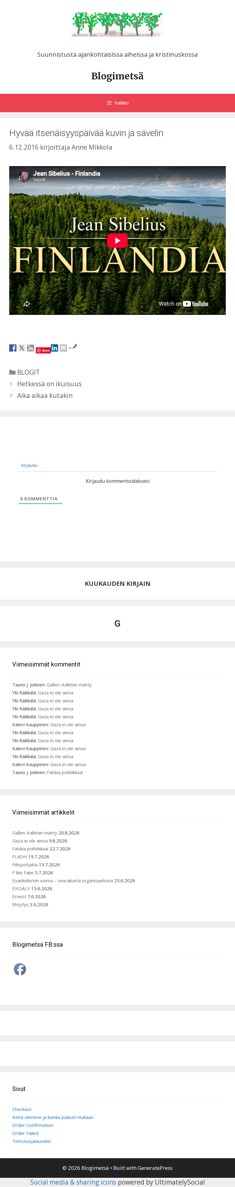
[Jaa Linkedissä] (54, 348)
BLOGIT (28, 372)
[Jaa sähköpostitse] (63, 348)
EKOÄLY (21, 888)
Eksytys (20, 904)
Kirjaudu (28, 465)
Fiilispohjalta (25, 864)
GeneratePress (155, 1167)
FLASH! (19, 856)
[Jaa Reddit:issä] (30, 348)
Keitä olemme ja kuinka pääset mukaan (52, 1117)
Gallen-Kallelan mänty (69, 684)
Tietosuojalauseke (31, 1141)
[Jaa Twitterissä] (21, 348)
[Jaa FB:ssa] (13, 348)
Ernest (19, 896)
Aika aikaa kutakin (45, 395)
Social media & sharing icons (74, 1182)
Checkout (22, 1109)
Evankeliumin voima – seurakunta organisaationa (62, 880)
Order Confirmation (32, 1125)
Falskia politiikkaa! (65, 772)
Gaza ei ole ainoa (55, 692)
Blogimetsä (117, 76)
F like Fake (23, 872)
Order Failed (25, 1133)
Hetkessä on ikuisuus (49, 384)
